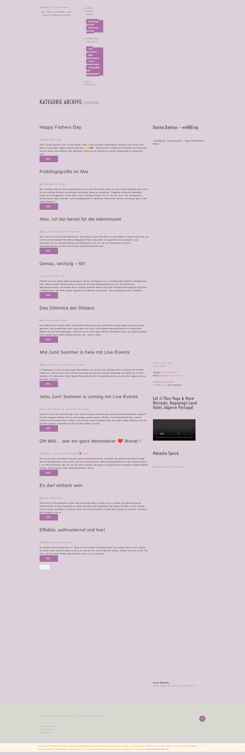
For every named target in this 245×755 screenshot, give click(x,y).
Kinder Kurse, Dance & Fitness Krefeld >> (174, 686)
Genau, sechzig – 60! (63, 263)
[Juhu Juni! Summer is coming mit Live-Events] (64, 409)
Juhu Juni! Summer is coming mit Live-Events (89, 396)
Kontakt (91, 85)
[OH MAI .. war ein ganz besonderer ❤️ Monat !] (65, 453)
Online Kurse (89, 12)
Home (89, 8)
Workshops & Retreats (92, 40)
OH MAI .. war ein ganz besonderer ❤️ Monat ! (90, 441)
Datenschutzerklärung (157, 749)
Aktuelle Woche (92, 23)
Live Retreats (91, 50)
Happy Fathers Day (60, 127)
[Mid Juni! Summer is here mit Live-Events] (62, 364)
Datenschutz (49, 726)
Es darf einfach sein (61, 485)
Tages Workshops (92, 63)
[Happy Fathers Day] (51, 139)
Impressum (48, 729)
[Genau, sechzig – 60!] (52, 276)
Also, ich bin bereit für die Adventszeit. (81, 219)
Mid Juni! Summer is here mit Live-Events (85, 352)
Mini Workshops (92, 56)
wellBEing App (160, 385)
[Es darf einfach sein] (51, 498)
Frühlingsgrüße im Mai (64, 171)
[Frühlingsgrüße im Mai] (52, 184)
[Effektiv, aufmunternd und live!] (56, 542)
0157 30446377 (169, 372)
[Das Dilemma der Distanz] (54, 320)
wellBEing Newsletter (164, 382)
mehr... (49, 159)
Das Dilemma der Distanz (67, 307)
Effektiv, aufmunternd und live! (72, 529)
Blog (88, 81)
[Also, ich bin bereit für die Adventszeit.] (61, 231)
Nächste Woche (92, 29)
